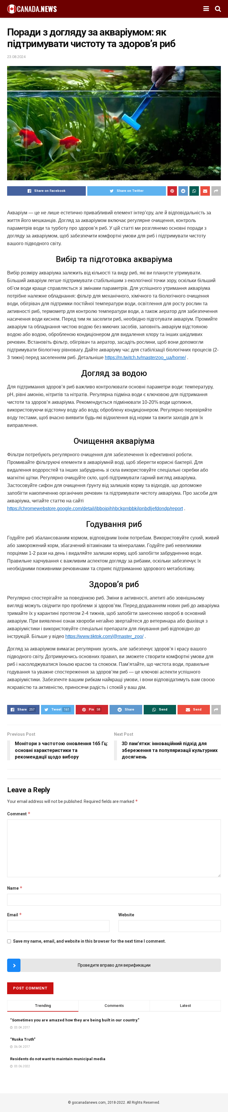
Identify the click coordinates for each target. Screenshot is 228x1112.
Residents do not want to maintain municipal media (57, 1059)
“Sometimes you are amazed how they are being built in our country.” (74, 1020)
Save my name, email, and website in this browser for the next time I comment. (89, 941)
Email (14, 914)
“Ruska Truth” (22, 1039)
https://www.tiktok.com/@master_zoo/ (104, 636)
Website (126, 914)
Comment (19, 814)
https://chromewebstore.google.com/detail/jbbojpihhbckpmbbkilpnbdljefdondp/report (95, 508)
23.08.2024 (16, 56)
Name (15, 888)
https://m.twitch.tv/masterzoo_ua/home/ (145, 357)
